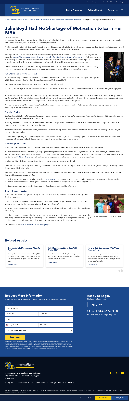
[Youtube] (122, 373)
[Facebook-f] (110, 373)
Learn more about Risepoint (50, 348)
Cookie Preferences (22, 383)
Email (8, 319)
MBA (37, 19)
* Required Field (9, 304)
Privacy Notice (33, 348)
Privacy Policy (10, 383)
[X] (116, 373)
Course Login (51, 383)
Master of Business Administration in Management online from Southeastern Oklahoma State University (49, 57)
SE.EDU (71, 383)
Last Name (44, 314)
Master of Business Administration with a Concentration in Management (61, 19)
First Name (10, 314)
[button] (122, 10)
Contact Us (62, 383)
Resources (113, 10)
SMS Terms (40, 348)
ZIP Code (43, 325)
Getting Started (95, 10)
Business (32, 19)
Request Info (103, 398)
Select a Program (12, 308)
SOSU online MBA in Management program (35, 225)
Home (7, 19)
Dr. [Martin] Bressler (23, 157)
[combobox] (39, 308)
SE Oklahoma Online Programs (19, 19)
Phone (15, 325)
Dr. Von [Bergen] (49, 179)
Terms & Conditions (38, 383)
